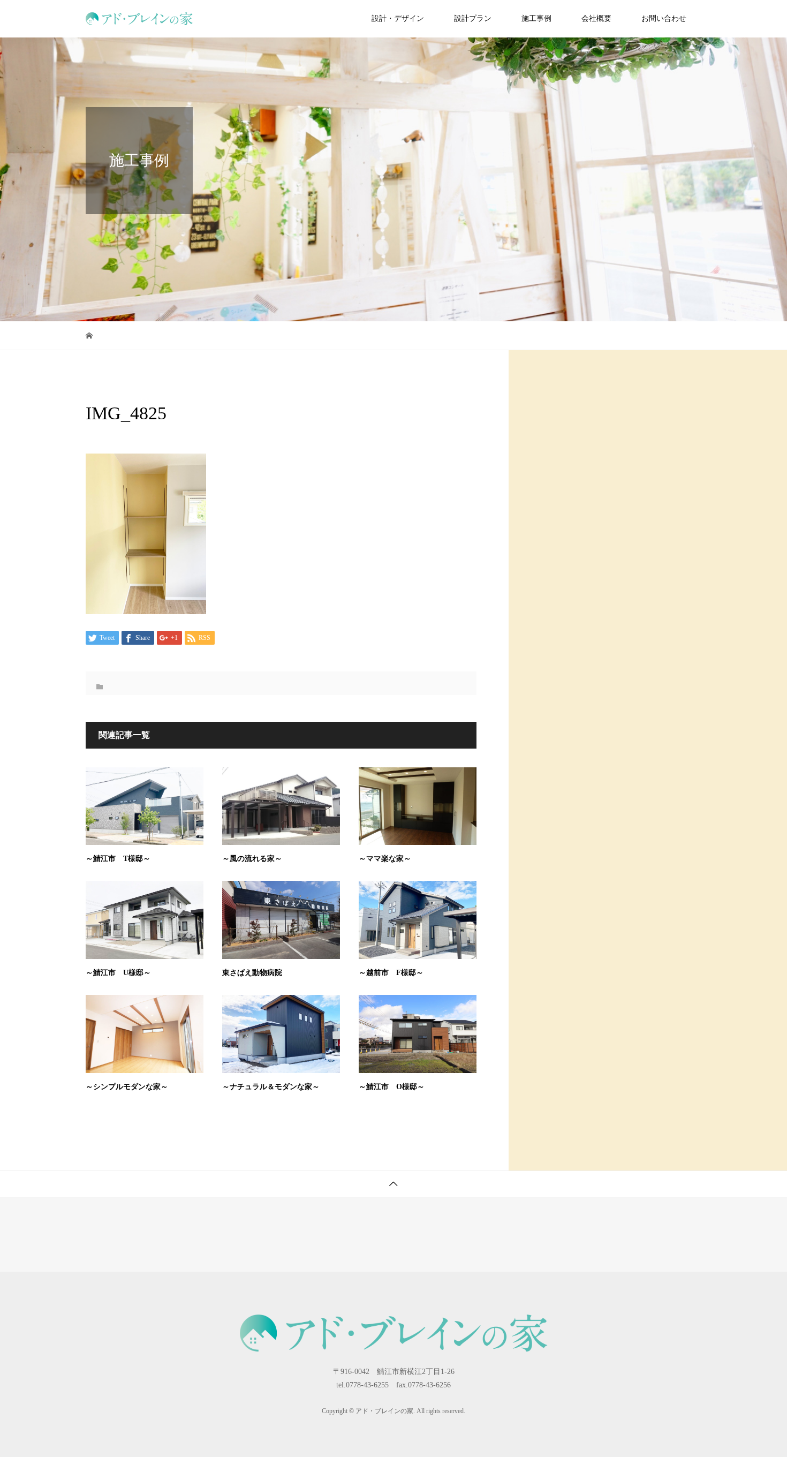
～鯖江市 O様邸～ (392, 1087)
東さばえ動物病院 (252, 973)
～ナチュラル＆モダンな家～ (271, 1087)
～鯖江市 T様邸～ (118, 859)
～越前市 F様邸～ (391, 973)
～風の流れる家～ (252, 859)
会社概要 (596, 18)
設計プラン (472, 18)
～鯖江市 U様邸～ (118, 973)
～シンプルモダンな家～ (127, 1087)
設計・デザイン (398, 18)
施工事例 (536, 18)
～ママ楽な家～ (385, 859)
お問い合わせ (663, 18)
